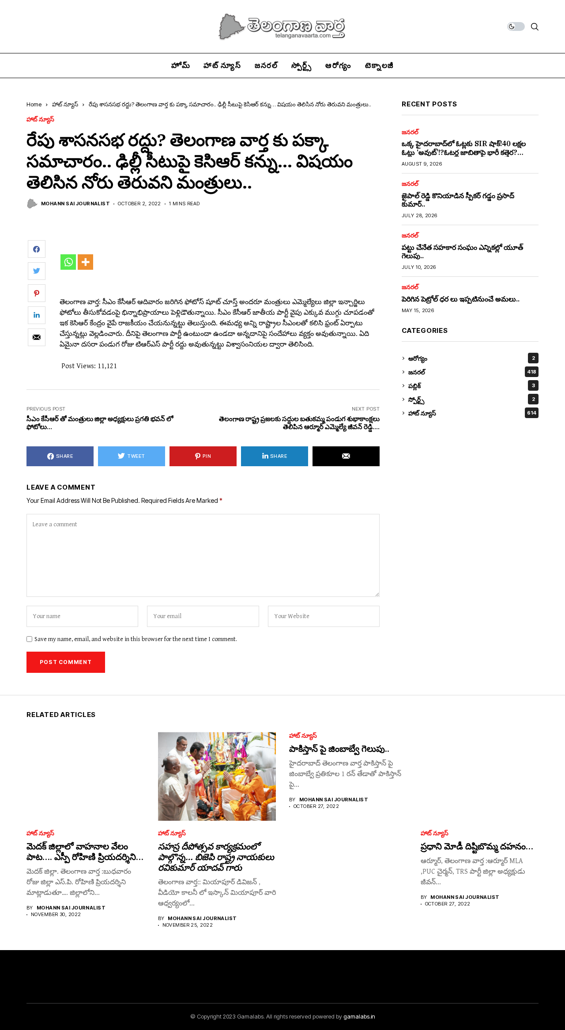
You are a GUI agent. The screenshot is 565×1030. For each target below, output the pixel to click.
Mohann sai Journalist (75, 204)
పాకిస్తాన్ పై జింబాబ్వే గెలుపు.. (339, 749)
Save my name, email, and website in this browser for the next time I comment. (135, 639)
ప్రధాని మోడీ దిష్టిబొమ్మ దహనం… (477, 846)
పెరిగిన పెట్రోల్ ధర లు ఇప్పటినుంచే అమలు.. (461, 298)
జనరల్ (410, 132)
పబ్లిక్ (471, 385)
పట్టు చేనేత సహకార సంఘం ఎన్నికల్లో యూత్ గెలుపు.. (462, 251)
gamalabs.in (359, 1016)
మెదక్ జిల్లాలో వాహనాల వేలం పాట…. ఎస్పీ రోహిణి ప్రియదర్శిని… (84, 851)
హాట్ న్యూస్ (65, 104)
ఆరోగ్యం (471, 358)
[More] (85, 262)
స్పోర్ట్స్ (471, 399)
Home (33, 104)
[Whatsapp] (68, 262)
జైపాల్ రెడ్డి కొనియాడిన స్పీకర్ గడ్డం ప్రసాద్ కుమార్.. (458, 199)
